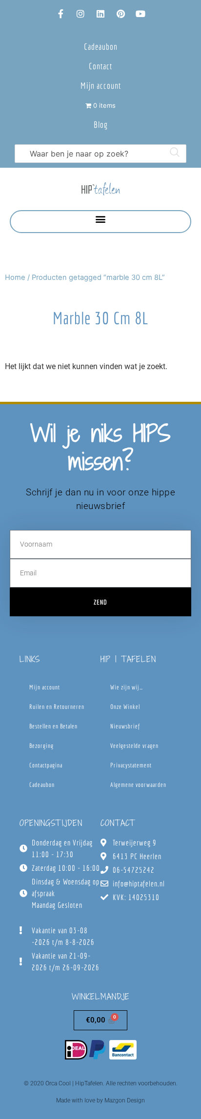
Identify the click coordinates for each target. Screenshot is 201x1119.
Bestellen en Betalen (53, 726)
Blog (101, 124)
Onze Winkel (125, 706)
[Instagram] (80, 13)
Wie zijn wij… (126, 687)
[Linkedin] (100, 13)
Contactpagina (45, 765)
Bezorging (41, 745)
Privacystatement (131, 765)
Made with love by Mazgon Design (100, 1100)
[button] (101, 219)
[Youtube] (140, 13)
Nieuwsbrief (125, 726)
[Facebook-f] (60, 13)
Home (15, 277)
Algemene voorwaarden (138, 784)
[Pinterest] (120, 13)
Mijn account (100, 85)
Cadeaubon (101, 46)
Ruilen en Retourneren (56, 706)
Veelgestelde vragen (134, 745)
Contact (100, 66)
